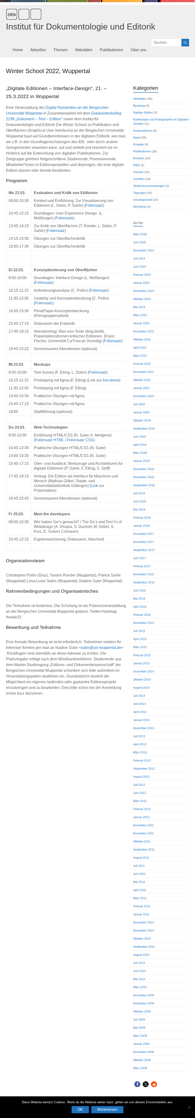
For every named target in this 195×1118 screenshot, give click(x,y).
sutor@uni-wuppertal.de (101, 648)
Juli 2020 (139, 404)
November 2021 (143, 372)
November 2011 (143, 833)
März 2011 (140, 898)
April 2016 (139, 606)
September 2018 (144, 485)
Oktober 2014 (142, 679)
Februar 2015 (142, 655)
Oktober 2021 (142, 380)
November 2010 (143, 930)
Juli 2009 (139, 1019)
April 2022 (139, 347)
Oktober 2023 (142, 299)
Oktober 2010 (142, 938)
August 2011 (141, 857)
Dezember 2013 (143, 728)
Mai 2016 (139, 598)
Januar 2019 (141, 461)
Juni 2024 (139, 266)
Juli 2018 (139, 493)
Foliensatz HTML (49, 440)
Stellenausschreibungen (149, 186)
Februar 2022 (142, 364)
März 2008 (140, 1068)
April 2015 (139, 639)
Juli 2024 (139, 258)
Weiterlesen (107, 1110)
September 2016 (144, 582)
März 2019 (140, 453)
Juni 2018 (139, 501)
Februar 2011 (142, 906)
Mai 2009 (139, 1027)
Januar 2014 (141, 720)
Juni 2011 (139, 874)
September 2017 (144, 550)
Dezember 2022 (143, 331)
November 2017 (143, 542)
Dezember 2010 (143, 922)
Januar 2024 (141, 283)
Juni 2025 (139, 242)
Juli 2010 (139, 963)
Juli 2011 (139, 865)
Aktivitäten (84, 50)
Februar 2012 (142, 809)
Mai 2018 (139, 509)
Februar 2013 (142, 760)
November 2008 (143, 1052)
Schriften (139, 179)
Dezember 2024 (143, 250)
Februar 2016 (142, 615)
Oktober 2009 (142, 1011)
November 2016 (143, 574)
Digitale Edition (143, 112)
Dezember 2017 (143, 534)
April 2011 (139, 890)
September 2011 (144, 849)
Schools (138, 172)
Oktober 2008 (142, 1060)
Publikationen (111, 50)
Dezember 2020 (143, 396)
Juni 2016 (139, 590)
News (137, 137)
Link (94, 486)
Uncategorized (142, 199)
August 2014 (141, 687)
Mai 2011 (139, 882)
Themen (61, 50)
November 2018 (143, 477)
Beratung (139, 105)
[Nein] (189, 1107)
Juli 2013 (139, 736)
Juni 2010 (139, 971)
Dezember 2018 (143, 469)
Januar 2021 (141, 388)
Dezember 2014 (143, 671)
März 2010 (140, 987)
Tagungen (139, 193)
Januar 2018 (141, 525)
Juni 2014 (139, 704)
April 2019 (139, 444)
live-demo (110, 380)
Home (18, 50)
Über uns (138, 50)
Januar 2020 (141, 412)
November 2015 (143, 623)
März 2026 (140, 234)
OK (80, 1110)
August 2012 (141, 776)
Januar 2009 (141, 1044)
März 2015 (140, 647)
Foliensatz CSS (80, 440)
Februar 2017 (142, 566)
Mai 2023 (139, 307)
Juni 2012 (139, 793)
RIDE (136, 165)
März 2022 (140, 355)
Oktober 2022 (142, 339)
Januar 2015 (141, 663)
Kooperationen (142, 130)
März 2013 (140, 752)
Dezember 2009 (143, 995)
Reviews (138, 158)
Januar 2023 (141, 323)
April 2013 (139, 744)
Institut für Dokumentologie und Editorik (80, 26)
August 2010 (141, 955)
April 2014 (139, 712)
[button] (137, 1084)
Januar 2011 (141, 914)
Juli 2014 (139, 695)
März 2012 (140, 801)
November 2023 (143, 291)
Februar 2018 (142, 517)
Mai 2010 (139, 979)
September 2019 (144, 428)
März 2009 (140, 1036)
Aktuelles (38, 50)
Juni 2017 (139, 558)
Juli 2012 (139, 785)
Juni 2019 (139, 436)
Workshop (139, 206)
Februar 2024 (142, 274)
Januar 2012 (141, 817)
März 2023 (140, 315)
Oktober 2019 (142, 420)
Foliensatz (94, 205)
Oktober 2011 (142, 841)
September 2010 (144, 946)
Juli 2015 (139, 631)
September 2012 (144, 768)
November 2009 (143, 1003)
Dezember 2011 (143, 825)
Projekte (138, 144)
